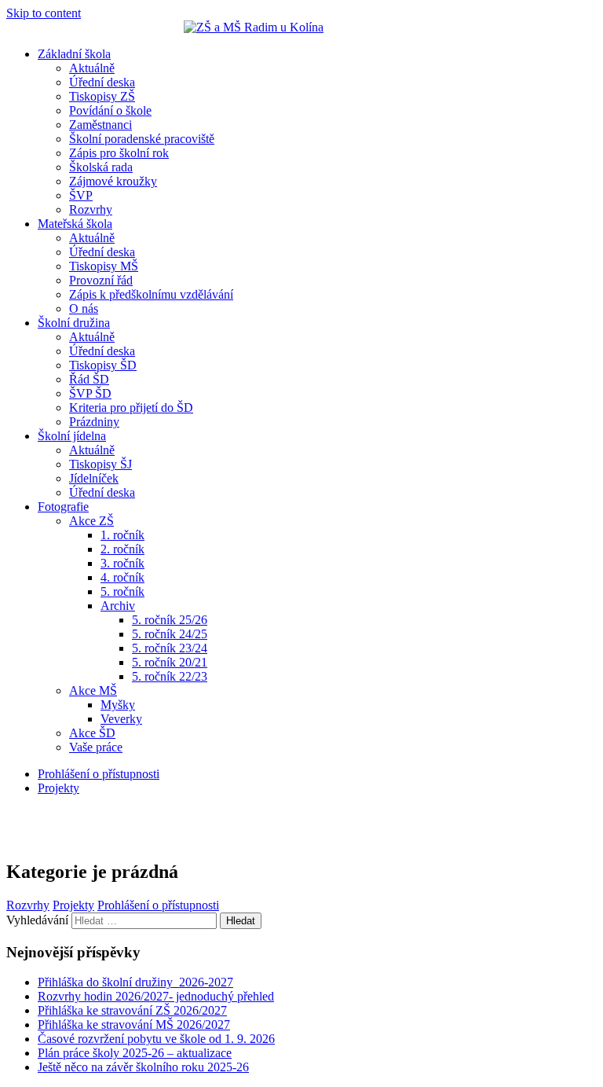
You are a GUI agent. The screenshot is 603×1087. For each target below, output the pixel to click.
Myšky (117, 704)
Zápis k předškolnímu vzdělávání (151, 294)
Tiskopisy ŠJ (100, 464)
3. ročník (122, 563)
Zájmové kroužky (113, 181)
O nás (83, 308)
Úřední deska (102, 82)
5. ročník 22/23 (169, 676)
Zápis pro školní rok (119, 153)
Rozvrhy (90, 209)
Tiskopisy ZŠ (102, 96)
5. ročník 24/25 (169, 634)
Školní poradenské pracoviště (141, 138)
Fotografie (63, 506)
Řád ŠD (89, 379)
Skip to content (43, 13)
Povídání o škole (110, 110)
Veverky (121, 718)
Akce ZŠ (91, 520)
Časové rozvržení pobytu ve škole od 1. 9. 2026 (156, 1038)
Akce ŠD (92, 733)
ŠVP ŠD (90, 393)
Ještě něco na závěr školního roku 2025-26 (143, 1067)
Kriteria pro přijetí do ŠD (131, 407)
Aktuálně (92, 68)
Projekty (58, 788)
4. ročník (122, 577)
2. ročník (122, 549)
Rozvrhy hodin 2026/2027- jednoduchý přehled (156, 996)
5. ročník (122, 591)
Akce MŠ (93, 690)
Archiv (117, 605)
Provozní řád (101, 280)
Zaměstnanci (100, 124)
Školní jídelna (72, 436)
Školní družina (74, 322)
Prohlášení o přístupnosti (98, 773)
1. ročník (122, 535)
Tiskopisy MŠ (103, 266)
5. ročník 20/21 (169, 662)
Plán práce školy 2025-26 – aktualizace (135, 1052)
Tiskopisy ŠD (103, 365)
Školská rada (101, 167)
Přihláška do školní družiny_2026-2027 (135, 982)
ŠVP (81, 195)
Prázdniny (94, 421)
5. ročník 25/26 (169, 619)
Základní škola (74, 54)
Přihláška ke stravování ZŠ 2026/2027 (132, 1010)
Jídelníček (94, 478)
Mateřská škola (75, 223)
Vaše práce (95, 747)
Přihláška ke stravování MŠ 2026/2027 (134, 1024)
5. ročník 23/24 (169, 648)
